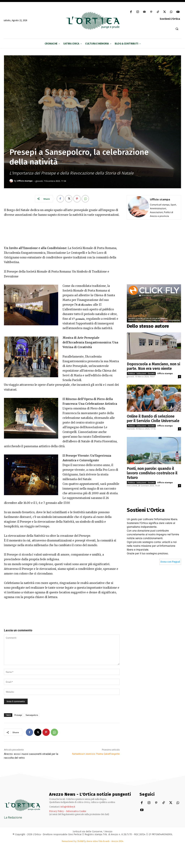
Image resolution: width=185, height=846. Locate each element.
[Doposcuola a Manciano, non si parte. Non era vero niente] (154, 346)
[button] (176, 28)
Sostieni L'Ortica (170, 18)
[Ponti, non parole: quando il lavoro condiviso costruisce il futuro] (154, 450)
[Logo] (92, 21)
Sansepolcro (32, 715)
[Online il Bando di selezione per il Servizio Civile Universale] (154, 398)
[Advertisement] (62, 231)
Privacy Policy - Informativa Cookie (67, 811)
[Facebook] (130, 12)
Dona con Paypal (170, 561)
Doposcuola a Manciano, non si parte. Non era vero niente (153, 366)
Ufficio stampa (25, 180)
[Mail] (144, 12)
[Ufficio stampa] (11, 181)
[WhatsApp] (171, 12)
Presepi (18, 715)
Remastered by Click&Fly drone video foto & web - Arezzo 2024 (92, 841)
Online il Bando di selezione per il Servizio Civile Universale (153, 418)
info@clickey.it (68, 806)
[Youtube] (178, 12)
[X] (164, 12)
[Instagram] (137, 12)
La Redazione (13, 817)
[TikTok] (157, 12)
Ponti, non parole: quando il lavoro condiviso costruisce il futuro (152, 473)
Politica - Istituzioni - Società (141, 373)
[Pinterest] (151, 12)
